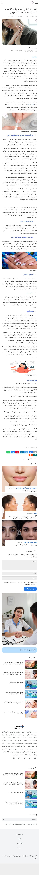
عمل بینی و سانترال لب (29, 491)
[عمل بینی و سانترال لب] (19, 467)
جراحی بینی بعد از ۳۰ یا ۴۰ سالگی (26, 545)
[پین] (17, 452)
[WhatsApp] (19, 758)
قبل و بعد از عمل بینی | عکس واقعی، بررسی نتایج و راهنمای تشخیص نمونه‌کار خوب (23, 517)
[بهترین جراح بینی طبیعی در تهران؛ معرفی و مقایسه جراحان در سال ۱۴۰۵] (31, 661)
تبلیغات (19, 839)
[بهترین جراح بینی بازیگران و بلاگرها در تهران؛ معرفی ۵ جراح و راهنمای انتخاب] (31, 671)
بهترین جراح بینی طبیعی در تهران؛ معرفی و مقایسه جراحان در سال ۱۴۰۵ (13, 663)
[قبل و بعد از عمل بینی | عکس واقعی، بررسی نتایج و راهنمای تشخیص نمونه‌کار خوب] (19, 494)
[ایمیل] (35, 452)
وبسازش (35, 859)
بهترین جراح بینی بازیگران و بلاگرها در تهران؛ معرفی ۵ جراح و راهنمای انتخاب (13, 673)
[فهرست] (36, 2)
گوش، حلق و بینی (21, 488)
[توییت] (26, 452)
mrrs (25, 16)
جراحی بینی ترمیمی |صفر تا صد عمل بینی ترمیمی (13, 713)
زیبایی (19, 16)
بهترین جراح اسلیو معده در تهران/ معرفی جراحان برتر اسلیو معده (14, 693)
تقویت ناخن (27, 459)
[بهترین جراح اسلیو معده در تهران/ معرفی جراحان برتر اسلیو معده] (31, 691)
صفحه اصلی (19, 834)
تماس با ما (19, 844)
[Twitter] (30, 758)
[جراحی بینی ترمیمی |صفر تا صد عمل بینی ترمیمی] (31, 711)
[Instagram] (14, 758)
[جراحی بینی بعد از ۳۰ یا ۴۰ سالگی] (19, 521)
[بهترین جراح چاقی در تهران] (31, 681)
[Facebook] (35, 758)
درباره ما (19, 848)
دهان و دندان (33, 488)
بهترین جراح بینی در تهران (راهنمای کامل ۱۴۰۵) (13, 703)
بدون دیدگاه (11, 16)
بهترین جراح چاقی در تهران (16, 682)
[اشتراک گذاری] (31, 452)
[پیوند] (32, 2)
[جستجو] (1, 3)
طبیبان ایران (30, 105)
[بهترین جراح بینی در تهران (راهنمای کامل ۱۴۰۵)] (31, 701)
